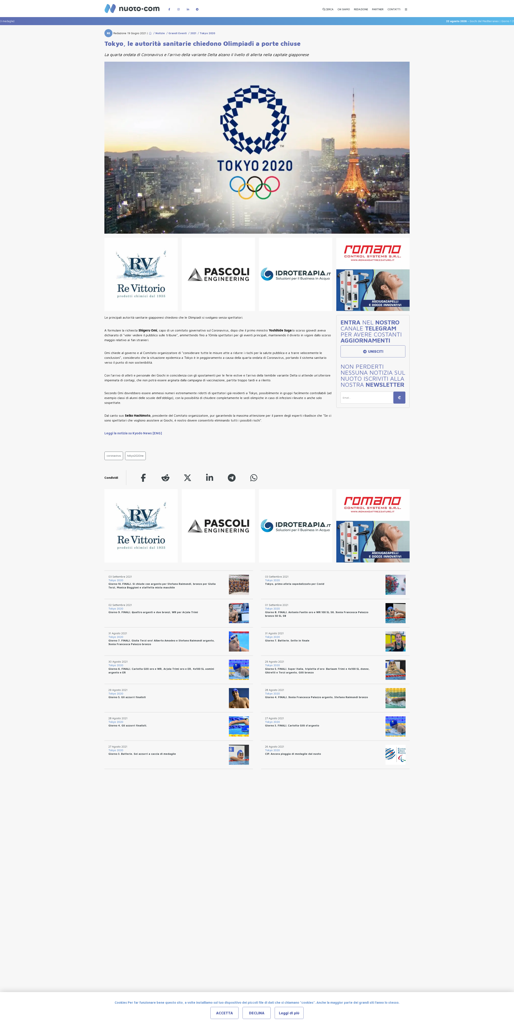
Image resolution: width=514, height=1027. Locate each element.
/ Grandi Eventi (176, 33)
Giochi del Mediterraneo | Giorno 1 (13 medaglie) (457, 21)
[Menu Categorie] (406, 7)
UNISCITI (375, 351)
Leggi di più (289, 1013)
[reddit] (165, 477)
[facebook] (143, 477)
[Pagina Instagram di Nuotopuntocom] (178, 7)
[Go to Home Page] (150, 33)
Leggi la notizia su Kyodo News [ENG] (133, 433)
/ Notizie (158, 33)
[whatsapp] (254, 477)
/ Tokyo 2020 (205, 33)
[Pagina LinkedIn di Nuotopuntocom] (188, 7)
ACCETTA (224, 1013)
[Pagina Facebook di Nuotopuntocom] (169, 7)
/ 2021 (191, 33)
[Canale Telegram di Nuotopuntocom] (197, 7)
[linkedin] (210, 477)
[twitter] (187, 477)
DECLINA (256, 1013)
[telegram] (232, 477)
